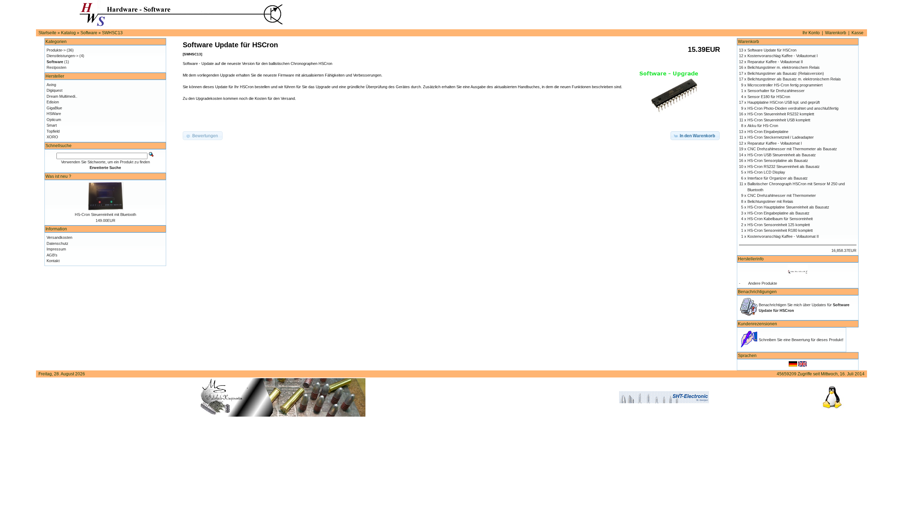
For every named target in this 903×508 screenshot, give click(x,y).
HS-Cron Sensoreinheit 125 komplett (778, 225)
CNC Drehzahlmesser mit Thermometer (781, 195)
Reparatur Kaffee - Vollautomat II (775, 62)
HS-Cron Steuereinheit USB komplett (778, 120)
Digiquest (54, 90)
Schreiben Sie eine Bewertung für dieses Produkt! (801, 340)
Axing (51, 85)
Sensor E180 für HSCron (768, 97)
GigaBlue (54, 108)
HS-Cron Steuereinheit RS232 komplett (780, 114)
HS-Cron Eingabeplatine (767, 131)
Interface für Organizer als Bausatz (777, 178)
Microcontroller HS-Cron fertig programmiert (785, 85)
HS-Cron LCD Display (766, 172)
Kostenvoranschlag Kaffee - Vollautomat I (782, 56)
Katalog (68, 32)
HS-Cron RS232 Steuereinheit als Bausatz (783, 166)
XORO (52, 137)
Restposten (56, 67)
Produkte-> (56, 50)
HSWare (54, 113)
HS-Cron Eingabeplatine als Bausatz (778, 213)
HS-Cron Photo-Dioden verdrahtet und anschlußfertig (792, 108)
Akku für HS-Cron (762, 125)
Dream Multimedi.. (62, 96)
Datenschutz (57, 243)
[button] (695, 135)
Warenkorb (835, 32)
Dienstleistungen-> (62, 56)
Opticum (54, 119)
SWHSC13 (112, 32)
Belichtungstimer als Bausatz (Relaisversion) (785, 73)
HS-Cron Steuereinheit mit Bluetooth (105, 214)
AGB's (52, 255)
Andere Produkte (762, 283)
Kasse (857, 32)
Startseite (47, 32)
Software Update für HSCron (771, 50)
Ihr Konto (811, 32)
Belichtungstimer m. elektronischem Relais (783, 67)
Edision (53, 102)
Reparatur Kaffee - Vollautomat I (774, 143)
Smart (52, 125)
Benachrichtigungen (757, 291)
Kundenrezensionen (757, 323)
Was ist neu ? (58, 176)
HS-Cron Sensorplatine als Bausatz (777, 160)
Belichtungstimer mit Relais (770, 201)
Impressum (56, 249)
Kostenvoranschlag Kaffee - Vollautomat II (783, 236)
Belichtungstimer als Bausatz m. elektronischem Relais (794, 79)
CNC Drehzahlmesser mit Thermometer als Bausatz (792, 149)
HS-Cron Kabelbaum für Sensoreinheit (780, 219)
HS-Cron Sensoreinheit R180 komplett (780, 230)
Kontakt (53, 261)
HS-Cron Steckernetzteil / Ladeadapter (780, 137)
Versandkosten (59, 237)
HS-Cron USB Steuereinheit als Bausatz (781, 155)
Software (88, 32)
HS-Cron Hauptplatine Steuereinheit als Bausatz (788, 207)
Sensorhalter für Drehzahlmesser (776, 91)
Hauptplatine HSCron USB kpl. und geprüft (783, 102)
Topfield (53, 131)
